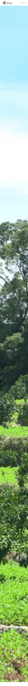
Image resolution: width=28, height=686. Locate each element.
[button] (25, 3)
